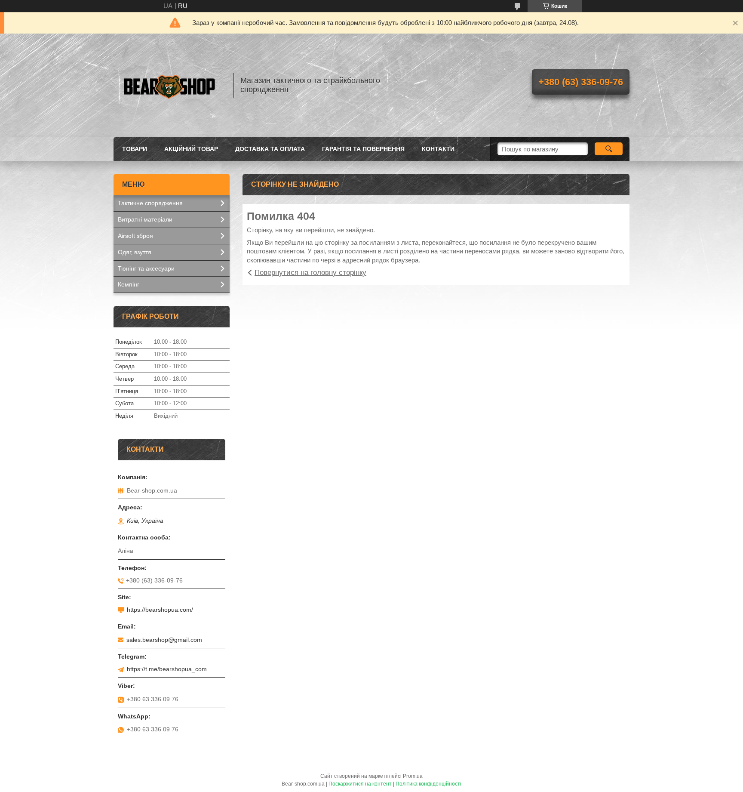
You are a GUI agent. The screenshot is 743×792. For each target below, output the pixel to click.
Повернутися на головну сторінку (310, 272)
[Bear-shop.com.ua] (169, 85)
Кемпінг (128, 284)
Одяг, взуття (134, 252)
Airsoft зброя (135, 235)
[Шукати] (609, 148)
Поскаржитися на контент (360, 784)
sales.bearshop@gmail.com (164, 639)
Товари (134, 148)
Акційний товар (191, 148)
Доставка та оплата (270, 148)
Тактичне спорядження (150, 203)
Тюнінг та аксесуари (146, 268)
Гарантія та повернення (363, 148)
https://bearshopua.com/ (160, 609)
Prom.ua (413, 776)
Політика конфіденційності (428, 784)
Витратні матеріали (145, 219)
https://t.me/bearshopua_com (167, 669)
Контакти (438, 148)
